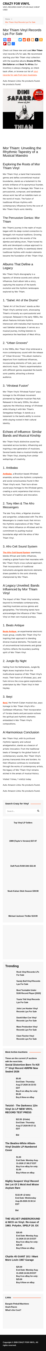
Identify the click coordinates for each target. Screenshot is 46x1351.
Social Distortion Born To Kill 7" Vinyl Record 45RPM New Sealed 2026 (22, 1068)
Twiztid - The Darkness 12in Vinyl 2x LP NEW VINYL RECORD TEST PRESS (21, 1109)
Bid (17, 1135)
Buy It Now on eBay (25, 1097)
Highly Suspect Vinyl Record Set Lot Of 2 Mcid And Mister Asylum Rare (22, 1184)
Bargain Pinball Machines (17, 1304)
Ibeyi (5, 702)
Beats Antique (9, 631)
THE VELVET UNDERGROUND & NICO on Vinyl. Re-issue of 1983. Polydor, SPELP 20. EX (22, 1222)
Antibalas (7, 474)
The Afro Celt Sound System (16, 552)
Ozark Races (11, 1307)
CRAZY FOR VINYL (16, 3)
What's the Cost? (13, 1310)
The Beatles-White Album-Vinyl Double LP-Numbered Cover (21, 1146)
